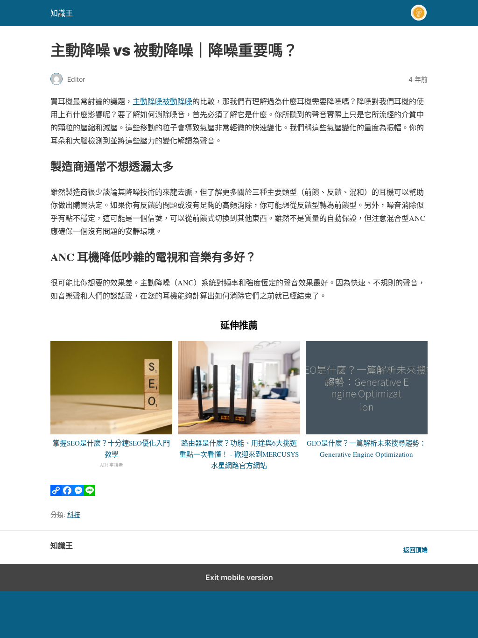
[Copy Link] (56, 493)
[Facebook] (67, 493)
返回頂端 (415, 549)
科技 (73, 514)
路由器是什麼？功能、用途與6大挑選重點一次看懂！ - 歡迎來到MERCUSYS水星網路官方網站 (239, 454)
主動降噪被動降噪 (162, 101)
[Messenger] (78, 493)
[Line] (89, 493)
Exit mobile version (239, 577)
